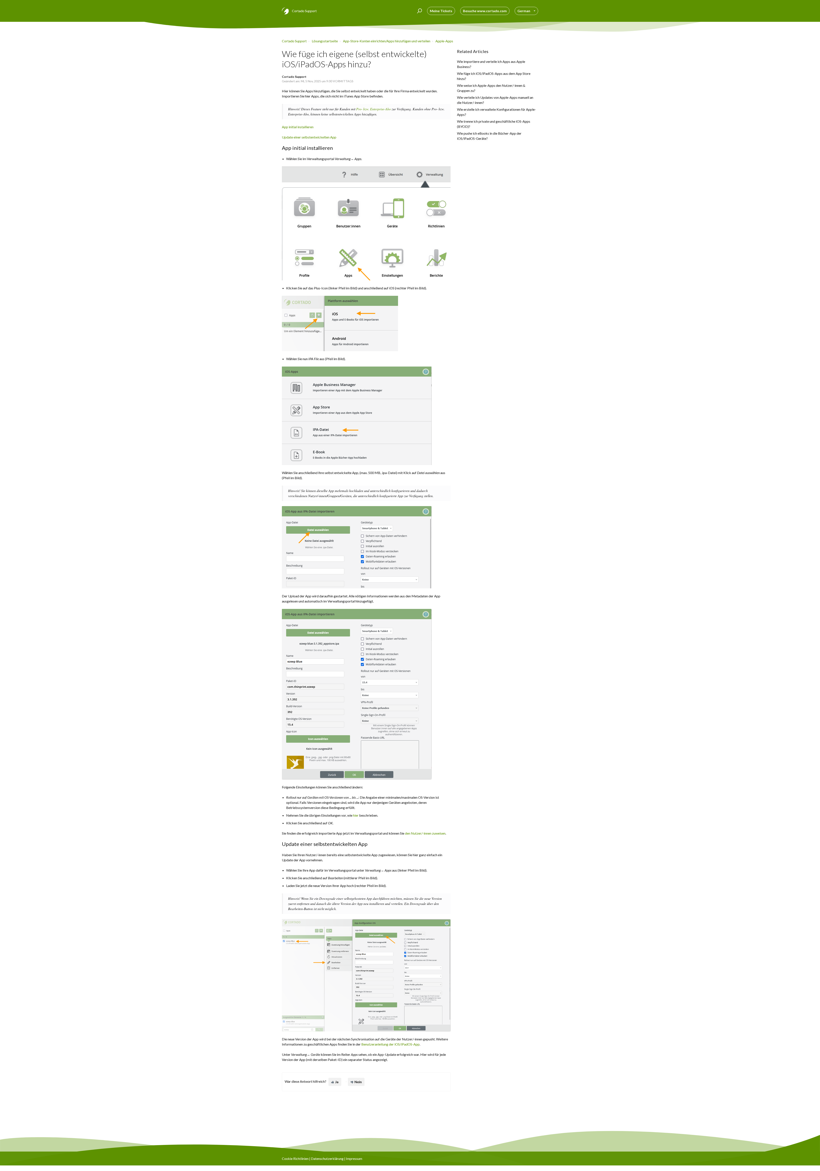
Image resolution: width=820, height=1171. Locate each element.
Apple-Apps (444, 41)
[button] (419, 11)
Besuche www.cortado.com (485, 11)
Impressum (354, 1158)
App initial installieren (297, 127)
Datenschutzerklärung (327, 1158)
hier (356, 815)
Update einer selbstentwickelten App (309, 137)
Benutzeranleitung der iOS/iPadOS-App (390, 1044)
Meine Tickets (441, 11)
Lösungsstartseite (325, 41)
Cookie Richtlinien (295, 1158)
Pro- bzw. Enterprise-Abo (373, 109)
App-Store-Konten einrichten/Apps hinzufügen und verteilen (386, 41)
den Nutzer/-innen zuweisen (425, 833)
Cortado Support (294, 41)
